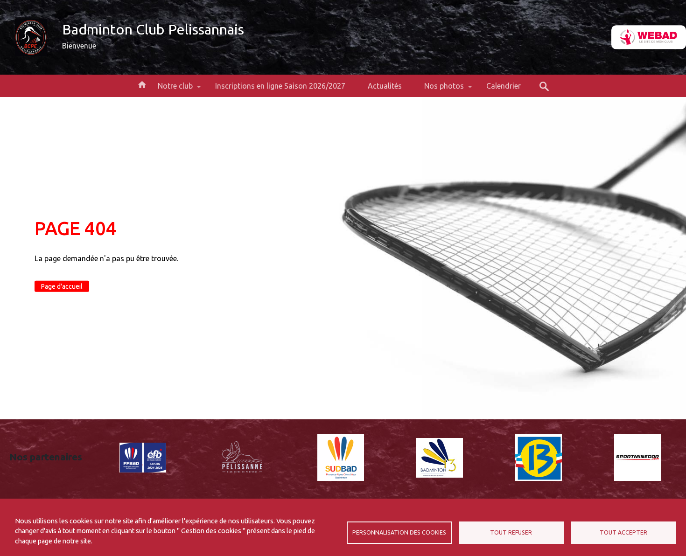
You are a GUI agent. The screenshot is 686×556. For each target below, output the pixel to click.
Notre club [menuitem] (170, 89)
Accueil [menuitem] (142, 84)
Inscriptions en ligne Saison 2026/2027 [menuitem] (280, 86)
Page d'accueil (62, 286)
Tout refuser (511, 532)
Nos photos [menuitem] (438, 89)
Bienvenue (79, 46)
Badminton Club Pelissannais (153, 29)
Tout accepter (623, 532)
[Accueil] (31, 37)
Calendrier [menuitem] (503, 86)
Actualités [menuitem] (385, 86)
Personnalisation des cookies (399, 532)
